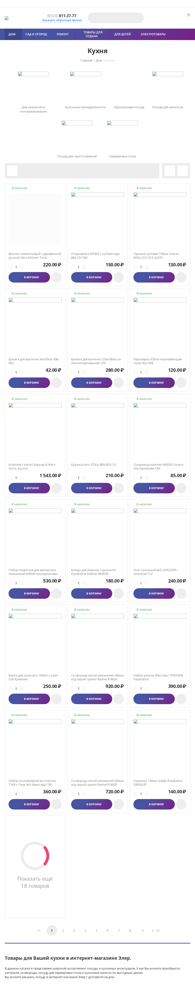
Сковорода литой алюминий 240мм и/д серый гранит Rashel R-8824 (97, 677)
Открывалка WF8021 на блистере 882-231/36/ (95, 255)
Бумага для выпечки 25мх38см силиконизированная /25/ (96, 361)
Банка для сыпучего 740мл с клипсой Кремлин (34, 677)
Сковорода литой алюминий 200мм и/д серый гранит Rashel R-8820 (97, 782)
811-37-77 (61, 16)
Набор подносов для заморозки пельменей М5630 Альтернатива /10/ (33, 572)
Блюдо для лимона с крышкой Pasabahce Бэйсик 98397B (93, 572)
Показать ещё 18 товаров (35, 882)
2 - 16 (155, 930)
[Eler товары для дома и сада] (7, 18)
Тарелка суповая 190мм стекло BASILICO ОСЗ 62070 (156, 255)
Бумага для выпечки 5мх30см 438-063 (34, 361)
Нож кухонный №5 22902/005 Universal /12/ (154, 572)
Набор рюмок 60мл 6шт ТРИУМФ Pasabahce (158, 677)
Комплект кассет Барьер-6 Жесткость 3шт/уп (32, 466)
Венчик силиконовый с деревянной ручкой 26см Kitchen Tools (35, 255)
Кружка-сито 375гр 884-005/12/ (93, 465)
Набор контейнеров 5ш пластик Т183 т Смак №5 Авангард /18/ (32, 782)
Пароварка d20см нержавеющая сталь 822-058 (157, 361)
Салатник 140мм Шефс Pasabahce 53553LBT (158, 782)
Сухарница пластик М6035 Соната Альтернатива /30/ (158, 466)
